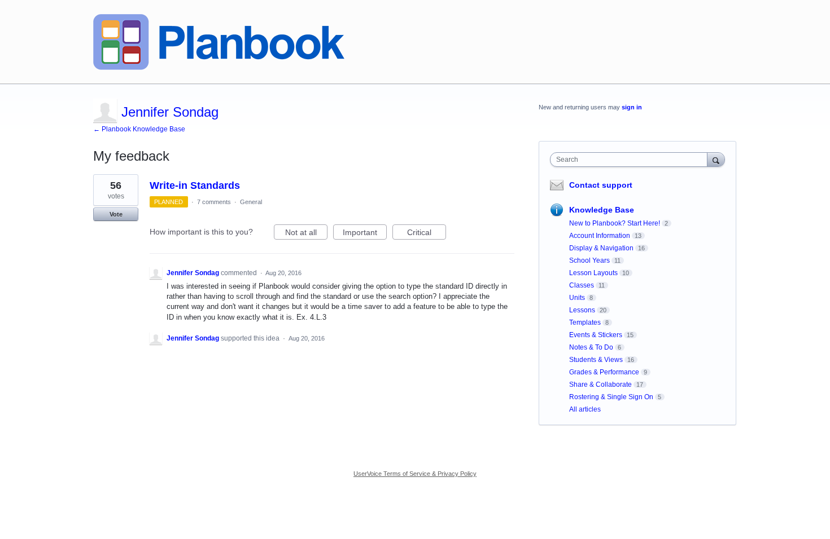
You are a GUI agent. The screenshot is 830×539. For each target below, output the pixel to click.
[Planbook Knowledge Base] (218, 42)
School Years (589, 260)
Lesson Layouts (593, 273)
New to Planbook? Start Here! (614, 223)
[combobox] (631, 160)
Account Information (599, 236)
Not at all (306, 234)
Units (577, 298)
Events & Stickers (595, 335)
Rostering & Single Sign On (611, 397)
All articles (585, 409)
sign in (632, 107)
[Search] (716, 159)
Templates (585, 322)
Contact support (600, 185)
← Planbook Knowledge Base (139, 129)
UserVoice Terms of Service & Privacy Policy (415, 473)
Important (365, 234)
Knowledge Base (601, 209)
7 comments (214, 201)
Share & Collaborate (600, 384)
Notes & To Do (591, 347)
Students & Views (596, 360)
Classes (581, 285)
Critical (426, 234)
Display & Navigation (601, 248)
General (251, 201)
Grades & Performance (604, 372)
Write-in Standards (195, 185)
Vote (116, 214)
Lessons (582, 310)
